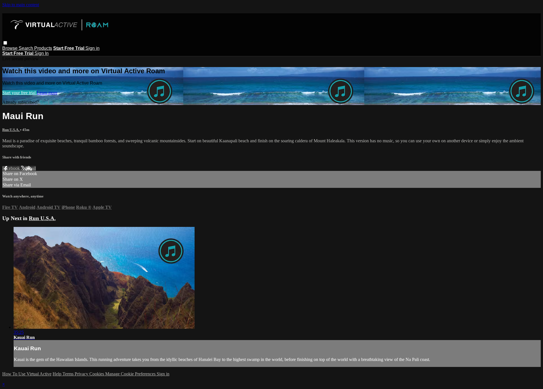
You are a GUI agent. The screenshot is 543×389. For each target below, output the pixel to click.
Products (43, 48)
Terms (69, 373)
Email (30, 168)
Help (58, 373)
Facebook (11, 168)
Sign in (92, 48)
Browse (10, 48)
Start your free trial (19, 92)
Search (26, 48)
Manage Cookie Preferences (131, 373)
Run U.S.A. (11, 130)
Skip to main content (20, 4)
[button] (5, 43)
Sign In (42, 53)
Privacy (82, 373)
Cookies (97, 373)
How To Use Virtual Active (26, 373)
